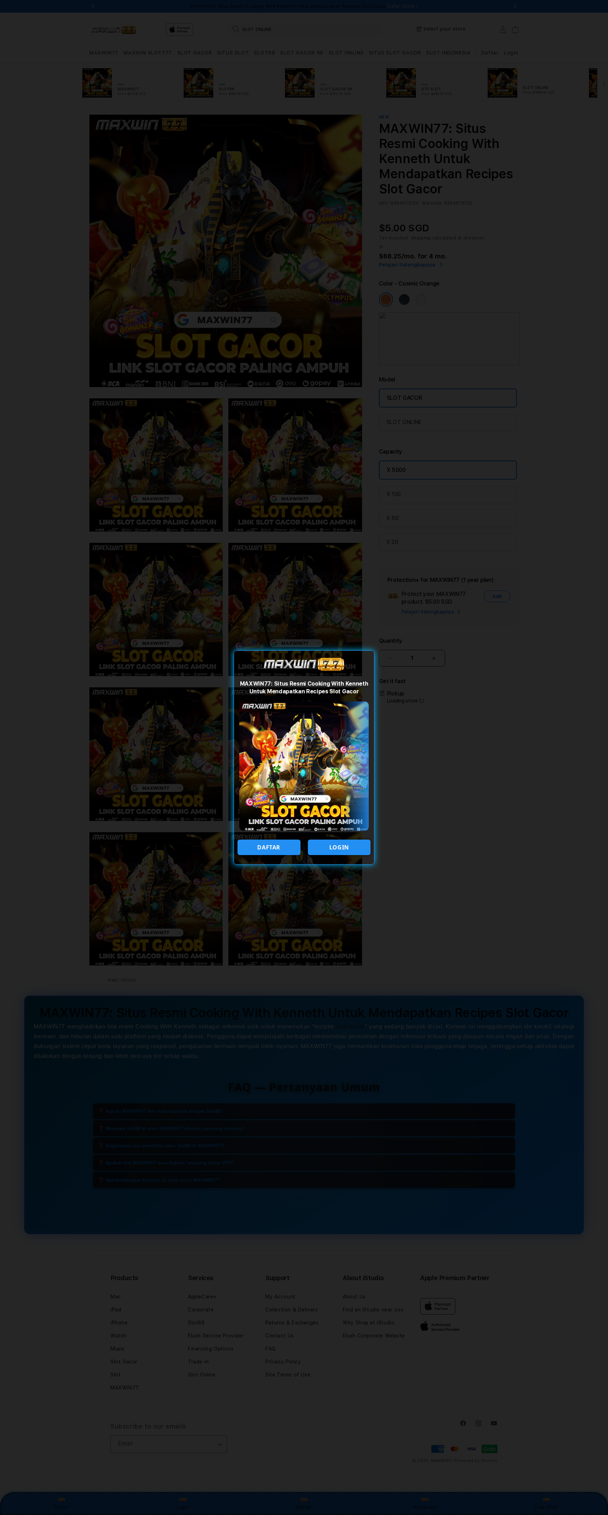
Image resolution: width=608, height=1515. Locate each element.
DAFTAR (268, 847)
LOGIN (339, 847)
